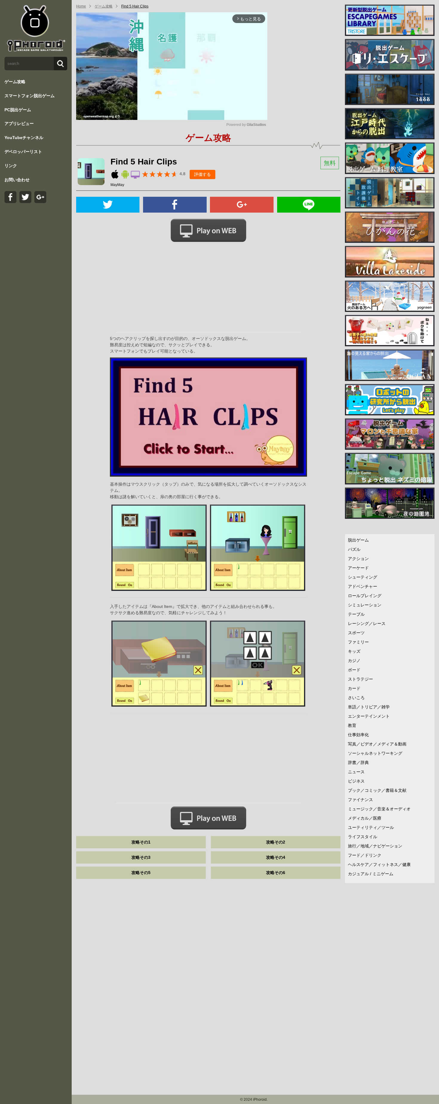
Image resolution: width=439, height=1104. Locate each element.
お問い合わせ (17, 179)
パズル (354, 549)
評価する (202, 174)
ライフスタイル (362, 836)
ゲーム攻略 (14, 81)
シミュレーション (364, 605)
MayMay (117, 185)
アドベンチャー (362, 586)
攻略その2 (275, 842)
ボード (354, 669)
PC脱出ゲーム (17, 109)
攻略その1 (141, 842)
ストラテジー (360, 679)
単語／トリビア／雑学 (369, 707)
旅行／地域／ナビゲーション (375, 846)
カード (354, 688)
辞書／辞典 (358, 762)
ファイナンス (360, 799)
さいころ (356, 697)
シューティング (362, 577)
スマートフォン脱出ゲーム (29, 95)
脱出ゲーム (358, 540)
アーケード (358, 567)
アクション (358, 558)
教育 (352, 725)
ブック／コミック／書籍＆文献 (377, 790)
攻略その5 (141, 872)
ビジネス (356, 781)
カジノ (354, 660)
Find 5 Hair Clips (134, 6)
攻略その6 (275, 872)
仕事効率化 (358, 734)
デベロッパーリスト (23, 151)
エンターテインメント (369, 716)
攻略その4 (275, 857)
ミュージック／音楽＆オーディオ (379, 808)
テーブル (356, 614)
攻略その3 (141, 857)
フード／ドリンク (364, 855)
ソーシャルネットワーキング (375, 753)
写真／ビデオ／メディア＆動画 (377, 744)
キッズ (354, 651)
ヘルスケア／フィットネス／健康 (379, 864)
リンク (10, 165)
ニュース (356, 771)
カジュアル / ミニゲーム (370, 873)
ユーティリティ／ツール (371, 827)
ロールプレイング (364, 595)
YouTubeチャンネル (23, 137)
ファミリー (358, 642)
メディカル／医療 (364, 818)
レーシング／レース (367, 623)
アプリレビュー (19, 123)
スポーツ (356, 632)
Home (81, 6)
